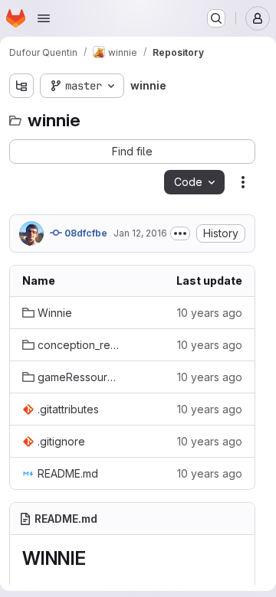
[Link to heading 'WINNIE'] (96, 558)
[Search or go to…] (216, 18)
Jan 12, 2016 (140, 233)
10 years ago (209, 312)
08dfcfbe (84, 233)
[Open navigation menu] (43, 18)
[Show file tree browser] (21, 85)
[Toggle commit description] (180, 233)
